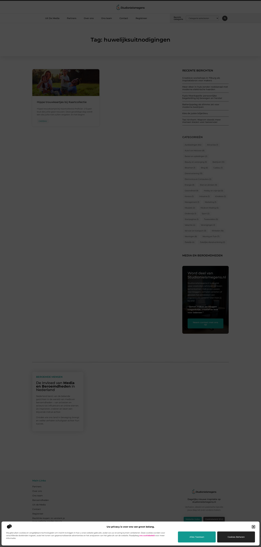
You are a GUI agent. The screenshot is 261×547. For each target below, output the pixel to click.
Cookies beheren (236, 537)
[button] (253, 526)
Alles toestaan (197, 537)
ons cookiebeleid (147, 535)
